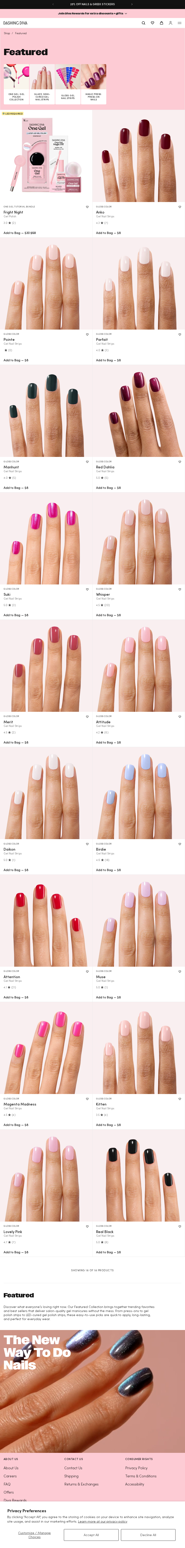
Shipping (71, 1476)
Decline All (148, 1535)
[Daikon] (46, 793)
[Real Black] (138, 1176)
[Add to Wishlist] (87, 207)
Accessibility (134, 1484)
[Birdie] (138, 793)
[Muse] (138, 921)
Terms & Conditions (141, 1476)
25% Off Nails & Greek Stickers (92, 4)
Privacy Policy (136, 1468)
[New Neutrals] (138, 156)
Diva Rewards (15, 1500)
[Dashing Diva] (15, 23)
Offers (9, 1492)
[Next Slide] (132, 4)
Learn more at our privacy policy (102, 1521)
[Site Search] (143, 23)
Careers (10, 1476)
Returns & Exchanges (81, 1484)
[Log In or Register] (170, 23)
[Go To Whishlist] (152, 23)
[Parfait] (138, 284)
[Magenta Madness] (46, 1048)
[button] (92, 13)
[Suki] (46, 538)
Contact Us (73, 1468)
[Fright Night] (46, 156)
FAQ (7, 1484)
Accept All (91, 1535)
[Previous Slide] (53, 4)
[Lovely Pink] (46, 1176)
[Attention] (46, 921)
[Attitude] (138, 666)
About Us (11, 1468)
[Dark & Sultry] (46, 411)
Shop (7, 33)
